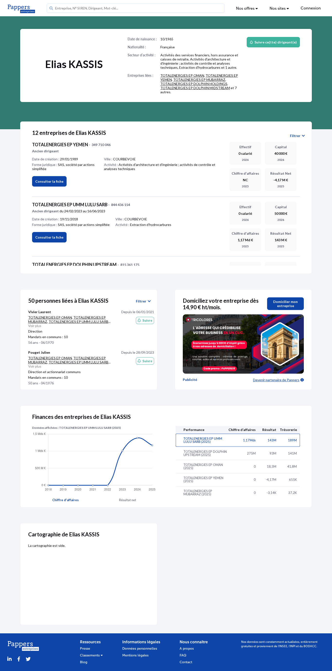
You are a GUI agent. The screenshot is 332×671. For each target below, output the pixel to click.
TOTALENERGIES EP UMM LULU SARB (78, 321)
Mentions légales (135, 655)
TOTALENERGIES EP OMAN (182, 75)
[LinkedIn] (9, 659)
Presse (85, 648)
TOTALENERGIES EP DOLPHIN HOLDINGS (193, 84)
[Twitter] (28, 659)
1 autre (230, 67)
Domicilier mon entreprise (285, 304)
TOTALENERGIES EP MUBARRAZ (199, 79)
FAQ (183, 655)
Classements (90, 655)
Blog (83, 662)
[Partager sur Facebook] (18, 659)
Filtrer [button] (296, 136)
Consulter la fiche (49, 181)
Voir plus (34, 326)
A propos (187, 648)
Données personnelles (139, 648)
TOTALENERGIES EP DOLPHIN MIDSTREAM (195, 88)
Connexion (311, 8)
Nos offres (245, 8)
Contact (186, 662)
